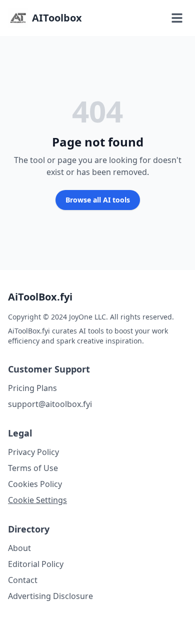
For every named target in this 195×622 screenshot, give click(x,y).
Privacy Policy (33, 452)
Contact (23, 580)
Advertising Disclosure (50, 596)
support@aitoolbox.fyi (50, 404)
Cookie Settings (37, 500)
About (19, 548)
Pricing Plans (32, 388)
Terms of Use (33, 468)
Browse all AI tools (98, 199)
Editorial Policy (36, 564)
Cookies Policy (35, 484)
